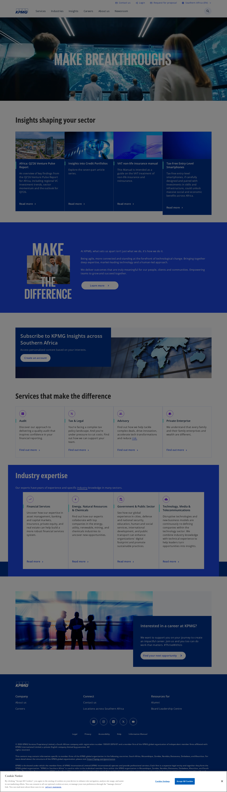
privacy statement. (53, 787)
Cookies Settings (162, 781)
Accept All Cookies (185, 781)
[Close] (222, 781)
